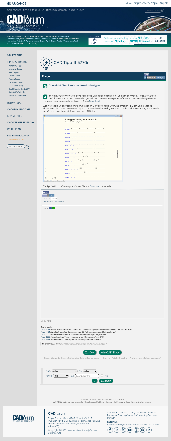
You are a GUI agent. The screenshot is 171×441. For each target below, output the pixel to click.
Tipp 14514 (45, 329)
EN (161, 3)
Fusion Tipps (63, 41)
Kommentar (47, 202)
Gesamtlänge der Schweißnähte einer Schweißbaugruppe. (71, 358)
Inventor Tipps (38, 41)
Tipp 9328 (45, 337)
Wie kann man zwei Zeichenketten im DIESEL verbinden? (80, 344)
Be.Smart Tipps (16, 82)
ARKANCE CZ (114, 412)
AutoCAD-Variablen (17, 95)
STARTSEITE (14, 55)
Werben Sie (74, 430)
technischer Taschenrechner (42, 39)
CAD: (48, 371)
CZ (152, 3)
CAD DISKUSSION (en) (21, 122)
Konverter (11, 41)
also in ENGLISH (16, 139)
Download (94, 101)
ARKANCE (131, 3)
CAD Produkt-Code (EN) (19, 89)
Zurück (89, 352)
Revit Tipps (51, 41)
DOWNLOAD (15, 103)
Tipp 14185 (45, 332)
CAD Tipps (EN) (16, 85)
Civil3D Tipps (14, 75)
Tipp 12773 (45, 334)
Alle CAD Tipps (110, 352)
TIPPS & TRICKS (17, 61)
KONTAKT (143, 3)
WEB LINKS (14, 129)
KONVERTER (14, 116)
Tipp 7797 (45, 339)
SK (156, 3)
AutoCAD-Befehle (17, 92)
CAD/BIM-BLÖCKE (18, 109)
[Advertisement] (152, 264)
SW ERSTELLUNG (18, 135)
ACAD (49, 321)
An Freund (58, 202)
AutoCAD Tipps (24, 41)
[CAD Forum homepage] (25, 26)
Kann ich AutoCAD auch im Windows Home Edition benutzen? (132, 358)
